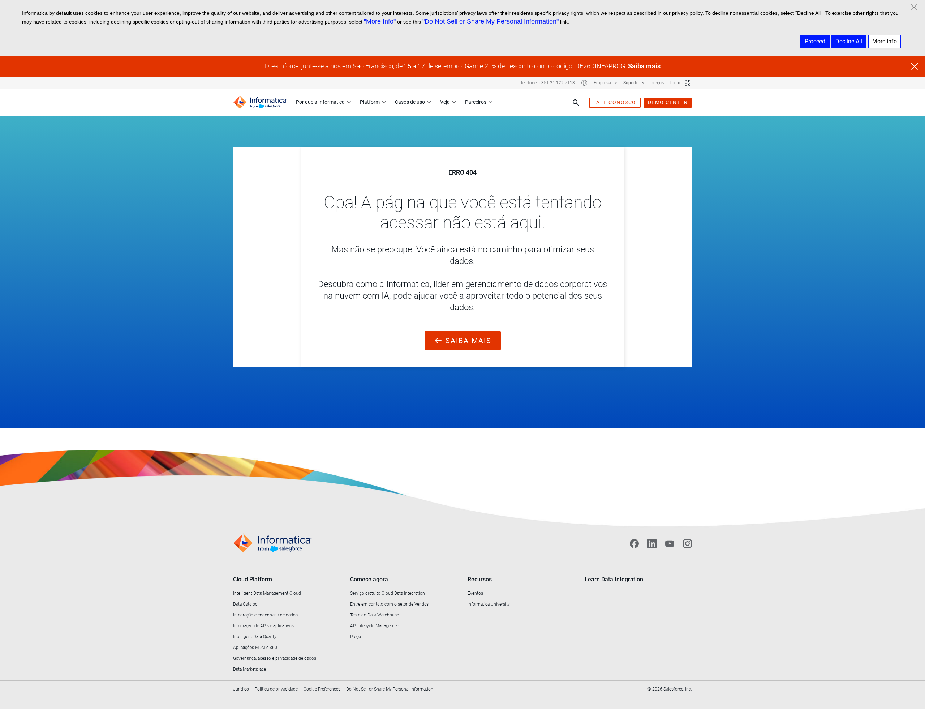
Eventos (475, 593)
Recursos (480, 579)
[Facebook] (634, 543)
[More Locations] (584, 82)
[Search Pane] (576, 102)
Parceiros (475, 102)
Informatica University (489, 604)
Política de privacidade (276, 689)
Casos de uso (410, 102)
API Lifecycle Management (375, 625)
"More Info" (380, 21)
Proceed (815, 41)
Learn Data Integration (614, 579)
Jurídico (241, 689)
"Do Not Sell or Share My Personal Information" (490, 21)
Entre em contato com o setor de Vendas (389, 604)
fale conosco (614, 102)
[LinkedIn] (652, 543)
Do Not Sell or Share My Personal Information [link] (389, 689)
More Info (884, 41)
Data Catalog (245, 604)
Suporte (631, 82)
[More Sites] (687, 82)
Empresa (603, 82)
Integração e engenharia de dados (265, 615)
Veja (445, 102)
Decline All (848, 41)
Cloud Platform (252, 579)
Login (675, 82)
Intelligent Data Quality (254, 636)
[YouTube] (669, 543)
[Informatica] (260, 102)
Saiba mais (644, 66)
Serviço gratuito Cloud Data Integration (387, 593)
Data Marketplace (249, 669)
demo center (668, 102)
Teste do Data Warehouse (374, 615)
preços (657, 82)
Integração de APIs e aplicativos (263, 625)
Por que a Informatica (320, 102)
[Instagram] (687, 543)
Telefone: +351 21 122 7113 (547, 82)
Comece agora (369, 579)
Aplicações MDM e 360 (255, 647)
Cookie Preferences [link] (322, 689)
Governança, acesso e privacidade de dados (274, 658)
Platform (370, 102)
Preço (355, 636)
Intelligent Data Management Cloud (267, 593)
